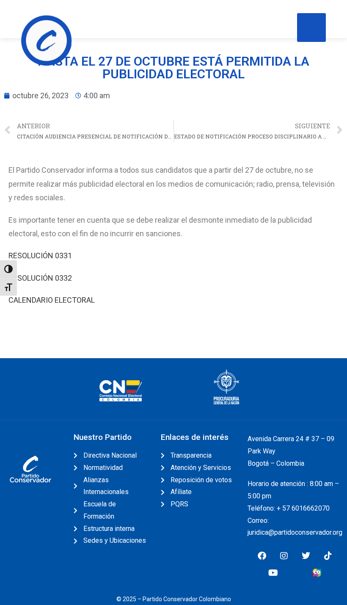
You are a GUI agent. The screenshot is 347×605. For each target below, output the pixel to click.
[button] (311, 27)
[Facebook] (261, 555)
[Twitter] (305, 555)
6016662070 (311, 508)
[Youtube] (272, 572)
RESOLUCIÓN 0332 (40, 277)
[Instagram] (283, 555)
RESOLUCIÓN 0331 (41, 255)
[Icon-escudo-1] (294, 572)
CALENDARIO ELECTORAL (51, 300)
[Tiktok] (327, 555)
